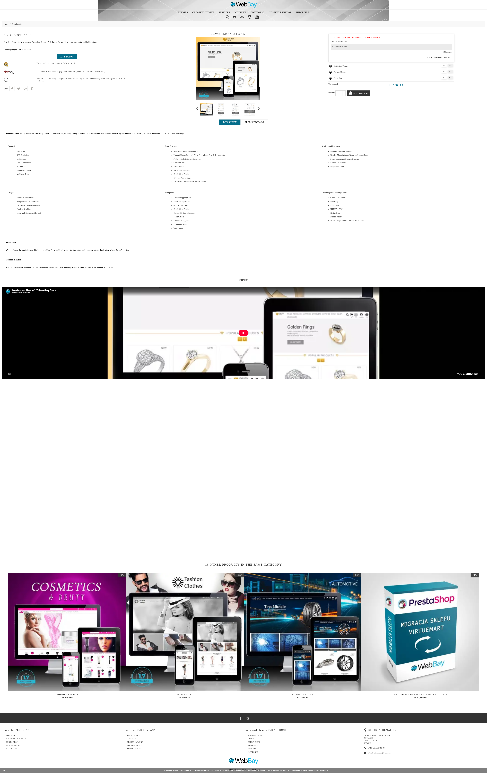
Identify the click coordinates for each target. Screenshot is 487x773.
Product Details (254, 122)
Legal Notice (133, 735)
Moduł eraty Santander (185, 694)
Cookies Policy (134, 745)
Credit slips (254, 742)
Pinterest (31, 88)
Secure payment (135, 742)
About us (131, 739)
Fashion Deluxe (420, 694)
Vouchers (252, 749)
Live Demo (66, 56)
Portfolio (257, 12)
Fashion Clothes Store (302, 694)
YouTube (248, 718)
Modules (240, 12)
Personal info (255, 735)
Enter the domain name (339, 41)
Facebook (240, 718)
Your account (276, 730)
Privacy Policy (134, 749)
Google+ (25, 88)
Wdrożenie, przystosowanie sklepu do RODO (67, 694)
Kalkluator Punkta (16, 739)
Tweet (18, 88)
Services (224, 12)
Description (230, 122)
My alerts (253, 752)
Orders (251, 739)
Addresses (253, 745)
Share (12, 88)
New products (13, 745)
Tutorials (302, 12)
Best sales (11, 749)
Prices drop (12, 742)
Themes (183, 12)
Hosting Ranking (280, 12)
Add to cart (360, 93)
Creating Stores (203, 12)
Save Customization (438, 57)
